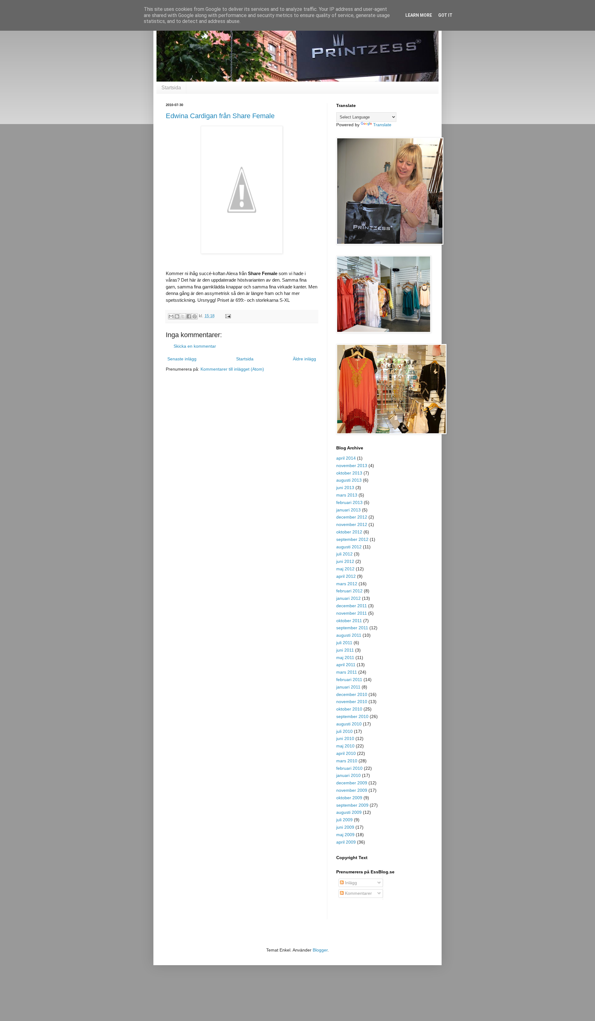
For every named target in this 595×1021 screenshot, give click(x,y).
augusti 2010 (349, 723)
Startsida (171, 87)
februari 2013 (349, 502)
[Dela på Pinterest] (195, 316)
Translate (382, 124)
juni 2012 (345, 561)
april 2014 (346, 458)
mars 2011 (346, 672)
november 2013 (351, 465)
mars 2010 (346, 760)
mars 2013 (346, 495)
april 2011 (345, 664)
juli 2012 (344, 553)
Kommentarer (358, 893)
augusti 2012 (349, 546)
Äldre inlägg (304, 358)
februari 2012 (349, 590)
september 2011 (352, 627)
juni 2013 (345, 487)
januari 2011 (348, 686)
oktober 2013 (349, 472)
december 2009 (351, 782)
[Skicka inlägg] (227, 316)
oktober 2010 (349, 709)
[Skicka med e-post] (171, 316)
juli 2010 (344, 731)
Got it (445, 15)
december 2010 (351, 694)
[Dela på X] (183, 316)
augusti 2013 (349, 480)
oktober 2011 (349, 620)
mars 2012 (346, 583)
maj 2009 (345, 834)
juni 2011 (345, 650)
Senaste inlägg (181, 358)
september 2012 (352, 539)
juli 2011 (344, 642)
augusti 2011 (348, 635)
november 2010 (351, 701)
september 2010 (352, 716)
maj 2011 (345, 657)
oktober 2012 (349, 531)
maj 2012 (345, 568)
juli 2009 (344, 819)
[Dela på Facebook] (189, 316)
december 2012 (351, 517)
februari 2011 (349, 679)
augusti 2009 (349, 812)
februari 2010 (349, 768)
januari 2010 (348, 775)
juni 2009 (345, 827)
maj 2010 (345, 745)
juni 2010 (345, 738)
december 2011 (351, 605)
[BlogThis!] (177, 316)
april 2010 (346, 753)
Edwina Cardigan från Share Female (220, 116)
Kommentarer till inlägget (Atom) (232, 369)
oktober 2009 (349, 797)
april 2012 (346, 576)
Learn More (418, 15)
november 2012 (351, 524)
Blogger (320, 949)
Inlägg (350, 882)
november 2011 (351, 613)
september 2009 (352, 805)
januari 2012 (348, 598)
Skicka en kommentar (195, 346)
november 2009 (351, 790)
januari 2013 (348, 509)
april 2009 (346, 842)
